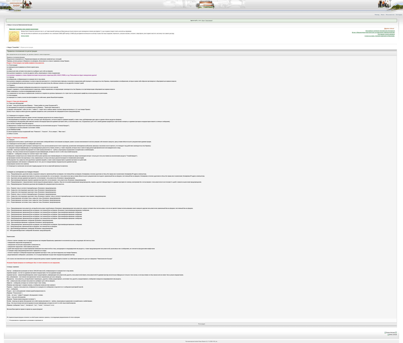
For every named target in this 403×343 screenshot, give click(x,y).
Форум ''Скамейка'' (13, 47)
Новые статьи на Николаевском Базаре (19, 25)
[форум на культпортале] (14, 1)
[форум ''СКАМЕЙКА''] (205, 1)
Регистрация (209, 20)
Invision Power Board (199, 341)
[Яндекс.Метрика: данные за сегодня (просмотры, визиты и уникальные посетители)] (390, 332)
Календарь (399, 14)
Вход (203, 20)
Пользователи (390, 14)
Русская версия (190, 341)
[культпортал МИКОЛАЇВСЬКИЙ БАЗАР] (15, 4)
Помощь (377, 14)
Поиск (383, 14)
